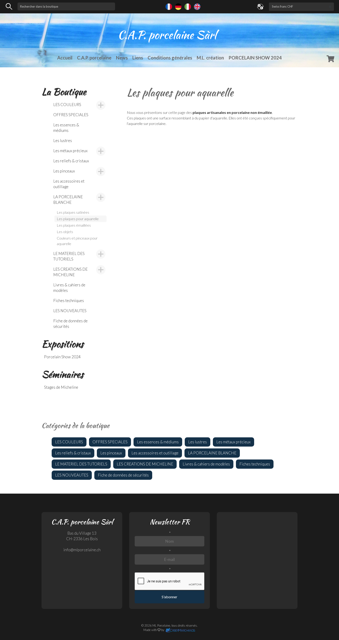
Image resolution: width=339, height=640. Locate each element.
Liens (137, 57)
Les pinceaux (64, 171)
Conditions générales (170, 57)
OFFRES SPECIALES (70, 114)
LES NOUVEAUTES (69, 310)
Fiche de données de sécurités (70, 323)
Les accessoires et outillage (68, 184)
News (122, 57)
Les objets (65, 231)
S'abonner (169, 597)
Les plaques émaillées (74, 225)
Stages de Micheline (61, 387)
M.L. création (210, 57)
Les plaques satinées (73, 212)
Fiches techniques (68, 300)
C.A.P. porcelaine (94, 57)
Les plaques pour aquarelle (78, 218)
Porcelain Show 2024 (62, 356)
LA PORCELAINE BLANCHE (68, 199)
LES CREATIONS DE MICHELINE (70, 272)
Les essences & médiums (66, 127)
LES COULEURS (67, 104)
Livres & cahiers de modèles (69, 287)
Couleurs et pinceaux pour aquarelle (77, 241)
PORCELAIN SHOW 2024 (255, 57)
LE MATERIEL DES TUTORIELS (69, 256)
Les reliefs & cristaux (71, 160)
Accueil (64, 57)
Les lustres (62, 140)
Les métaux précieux (70, 150)
